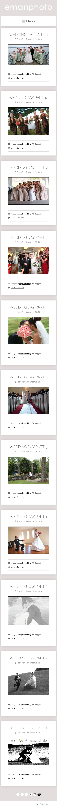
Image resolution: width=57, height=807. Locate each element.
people (21, 74)
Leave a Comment (17, 78)
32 (35, 794)
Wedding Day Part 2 (28, 658)
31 (31, 794)
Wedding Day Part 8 (29, 237)
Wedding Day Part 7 (28, 307)
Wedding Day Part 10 (28, 97)
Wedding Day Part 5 (28, 447)
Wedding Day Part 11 (28, 34)
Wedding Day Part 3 (28, 586)
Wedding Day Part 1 (28, 728)
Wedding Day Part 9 (29, 167)
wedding (27, 74)
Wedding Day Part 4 (28, 516)
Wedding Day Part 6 (29, 377)
